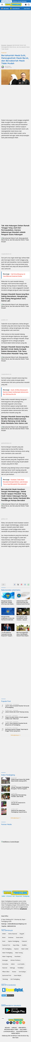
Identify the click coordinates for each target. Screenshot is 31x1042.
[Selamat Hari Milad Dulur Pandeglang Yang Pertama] (3, 812)
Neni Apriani (8, 66)
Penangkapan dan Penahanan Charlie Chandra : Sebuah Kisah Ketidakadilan (22, 618)
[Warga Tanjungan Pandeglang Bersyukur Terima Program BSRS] (5, 788)
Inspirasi (16, 949)
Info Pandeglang (6, 949)
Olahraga (12, 968)
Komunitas (5, 964)
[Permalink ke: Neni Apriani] (2, 67)
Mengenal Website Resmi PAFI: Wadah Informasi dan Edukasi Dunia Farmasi (7, 602)
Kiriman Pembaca (15, 960)
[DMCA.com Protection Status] (7, 995)
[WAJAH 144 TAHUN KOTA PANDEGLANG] (3, 804)
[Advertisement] (15, 27)
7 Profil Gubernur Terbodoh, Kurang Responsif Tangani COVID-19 (6, 634)
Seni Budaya (22, 971)
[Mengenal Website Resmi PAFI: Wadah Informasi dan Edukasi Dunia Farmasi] (7, 595)
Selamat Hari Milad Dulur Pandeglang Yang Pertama (19, 811)
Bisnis (4, 937)
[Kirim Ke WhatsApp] (28, 584)
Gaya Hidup (16, 945)
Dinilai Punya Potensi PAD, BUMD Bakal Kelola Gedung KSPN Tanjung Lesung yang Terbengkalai (20, 780)
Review (14, 971)
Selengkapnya (15, 735)
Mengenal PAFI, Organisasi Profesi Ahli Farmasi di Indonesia (7, 618)
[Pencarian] (29, 4)
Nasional (4, 968)
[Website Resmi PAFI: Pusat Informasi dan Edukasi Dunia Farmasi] (23, 595)
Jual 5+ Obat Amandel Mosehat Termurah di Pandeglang (17, 706)
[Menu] (2, 4)
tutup (3, 1018)
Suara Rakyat (17, 975)
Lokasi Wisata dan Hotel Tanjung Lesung (16, 712)
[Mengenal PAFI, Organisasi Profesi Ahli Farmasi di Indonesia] (7, 611)
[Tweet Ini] (18, 584)
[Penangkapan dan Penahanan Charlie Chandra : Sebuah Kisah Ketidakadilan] (23, 611)
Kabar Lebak (24, 949)
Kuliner (13, 964)
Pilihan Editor (5, 971)
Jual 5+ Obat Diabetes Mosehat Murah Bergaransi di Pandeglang (16, 724)
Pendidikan (21, 968)
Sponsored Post (6, 975)
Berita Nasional (12, 934)
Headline (24, 945)
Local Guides (21, 964)
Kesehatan (17, 956)
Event (3, 941)
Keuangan (5, 960)
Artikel (4, 934)
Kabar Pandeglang (7, 952)
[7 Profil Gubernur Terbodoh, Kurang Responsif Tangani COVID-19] (7, 627)
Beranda (3, 45)
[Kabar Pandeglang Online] (13, 4)
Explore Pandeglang (13, 941)
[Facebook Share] (14, 584)
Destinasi (10, 937)
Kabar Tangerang (7, 956)
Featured (9, 45)
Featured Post (6, 945)
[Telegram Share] (25, 584)
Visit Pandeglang (15, 979)
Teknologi (5, 979)
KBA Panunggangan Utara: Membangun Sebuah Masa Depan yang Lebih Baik (22, 634)
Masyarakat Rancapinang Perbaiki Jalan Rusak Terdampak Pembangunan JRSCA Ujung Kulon (19, 795)
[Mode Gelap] (26, 4)
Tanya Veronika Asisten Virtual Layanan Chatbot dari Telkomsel (16, 718)
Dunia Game (19, 937)
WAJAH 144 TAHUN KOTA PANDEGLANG (18, 803)
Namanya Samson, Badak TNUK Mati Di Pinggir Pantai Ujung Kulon (16, 730)
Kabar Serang (19, 952)
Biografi (22, 934)
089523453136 (11, 926)
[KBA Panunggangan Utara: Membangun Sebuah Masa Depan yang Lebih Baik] (23, 627)
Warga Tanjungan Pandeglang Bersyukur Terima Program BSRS (20, 787)
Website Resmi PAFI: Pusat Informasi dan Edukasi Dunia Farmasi (23, 602)
